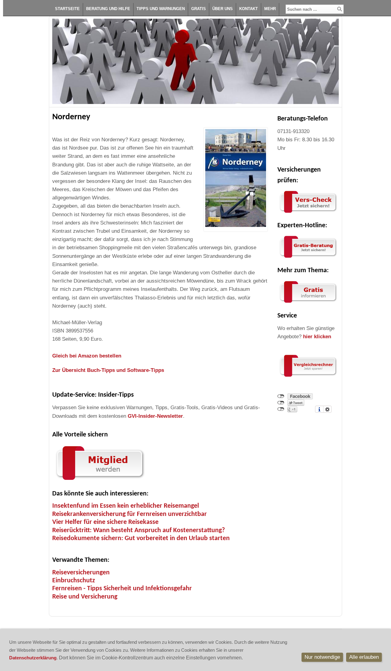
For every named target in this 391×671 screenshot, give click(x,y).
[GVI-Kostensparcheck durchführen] (307, 213)
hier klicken (317, 336)
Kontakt (248, 8)
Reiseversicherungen (81, 572)
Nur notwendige (322, 657)
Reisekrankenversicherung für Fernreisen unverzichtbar (129, 514)
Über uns (222, 8)
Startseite (67, 8)
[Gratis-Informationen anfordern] (307, 377)
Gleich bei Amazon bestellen (86, 356)
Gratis (198, 8)
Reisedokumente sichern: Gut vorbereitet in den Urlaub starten (141, 538)
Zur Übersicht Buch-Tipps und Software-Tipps (108, 370)
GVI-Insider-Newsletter (155, 416)
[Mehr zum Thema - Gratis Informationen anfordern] (307, 303)
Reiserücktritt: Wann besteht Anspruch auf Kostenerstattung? (138, 530)
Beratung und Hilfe (108, 8)
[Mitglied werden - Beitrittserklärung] (99, 481)
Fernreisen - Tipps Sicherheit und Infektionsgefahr (122, 588)
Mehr (270, 8)
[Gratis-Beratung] (307, 258)
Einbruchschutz (73, 580)
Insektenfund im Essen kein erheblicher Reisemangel (125, 506)
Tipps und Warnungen (161, 8)
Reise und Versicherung (84, 596)
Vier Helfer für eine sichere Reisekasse (105, 522)
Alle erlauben (364, 657)
